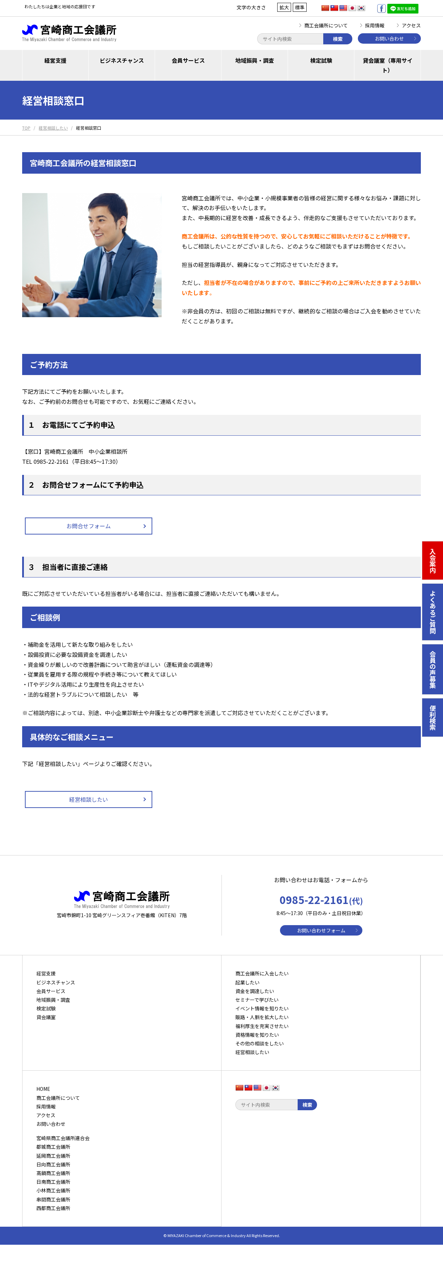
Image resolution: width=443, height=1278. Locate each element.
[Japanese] (352, 8)
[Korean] (361, 8)
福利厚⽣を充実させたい (262, 1026)
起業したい (247, 982)
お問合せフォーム (88, 526)
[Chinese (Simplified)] (325, 8)
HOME (43, 1088)
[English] (343, 8)
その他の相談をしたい (259, 1043)
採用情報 (375, 25)
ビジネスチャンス (122, 60)
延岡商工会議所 (53, 1155)
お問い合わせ (389, 38)
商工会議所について (326, 25)
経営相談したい (88, 799)
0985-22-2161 (321, 899)
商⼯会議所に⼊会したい (262, 973)
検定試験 (321, 60)
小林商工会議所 (53, 1190)
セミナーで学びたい (257, 999)
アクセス (411, 25)
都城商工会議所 (53, 1146)
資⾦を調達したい (254, 991)
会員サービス (188, 60)
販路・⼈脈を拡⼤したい (262, 1017)
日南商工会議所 (53, 1181)
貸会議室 (46, 1017)
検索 (338, 38)
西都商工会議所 (53, 1208)
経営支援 (55, 60)
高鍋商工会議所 (53, 1173)
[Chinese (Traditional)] (334, 8)
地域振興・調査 (254, 60)
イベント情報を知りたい (262, 1008)
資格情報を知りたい (257, 1034)
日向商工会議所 (53, 1164)
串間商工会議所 (53, 1199)
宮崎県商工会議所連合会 (63, 1137)
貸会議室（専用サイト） (388, 65)
